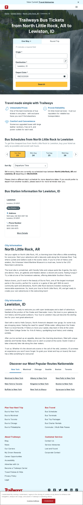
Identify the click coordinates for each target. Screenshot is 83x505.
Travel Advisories (46, 2)
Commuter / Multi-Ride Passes (57, 427)
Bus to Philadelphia (12, 427)
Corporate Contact (52, 452)
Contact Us (49, 441)
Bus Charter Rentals (53, 423)
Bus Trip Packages (52, 419)
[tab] (15, 369)
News (7, 445)
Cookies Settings (33, 501)
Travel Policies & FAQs (14, 472)
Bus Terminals (51, 415)
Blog (6, 441)
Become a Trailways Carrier (16, 468)
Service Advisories (52, 445)
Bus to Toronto (11, 419)
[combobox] (41, 56)
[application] (22, 216)
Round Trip (54, 41)
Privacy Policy (10, 476)
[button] (7, 154)
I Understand (48, 501)
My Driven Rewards (13, 452)
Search (41, 84)
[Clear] (64, 56)
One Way (25, 41)
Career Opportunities (13, 456)
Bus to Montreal (11, 415)
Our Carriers (10, 449)
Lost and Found (51, 449)
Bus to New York (12, 411)
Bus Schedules (51, 411)
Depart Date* (22, 72)
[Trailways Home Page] (6, 7)
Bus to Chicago (11, 423)
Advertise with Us (12, 464)
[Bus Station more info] (18, 208)
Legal (7, 480)
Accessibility (10, 460)
